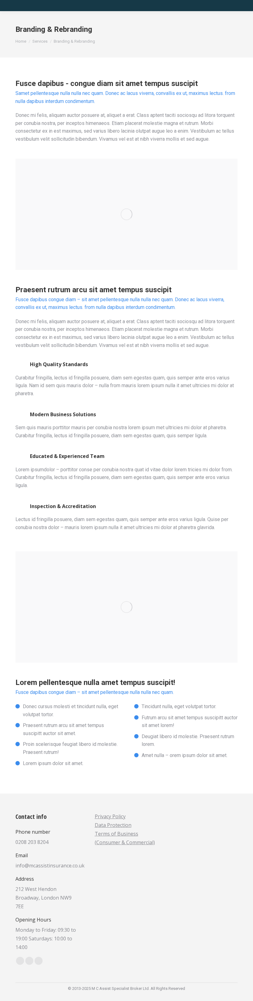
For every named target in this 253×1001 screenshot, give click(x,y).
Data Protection (113, 825)
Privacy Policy (110, 816)
